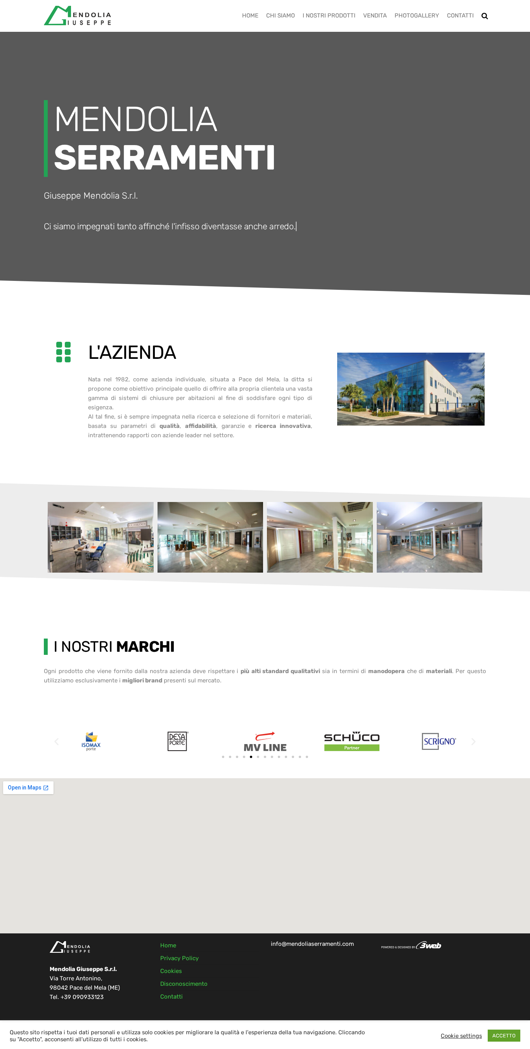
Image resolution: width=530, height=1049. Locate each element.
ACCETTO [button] (504, 1036)
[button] (56, 741)
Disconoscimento (184, 983)
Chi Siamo (280, 15)
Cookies (171, 971)
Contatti (460, 15)
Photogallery (417, 15)
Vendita (375, 15)
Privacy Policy (179, 958)
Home (250, 15)
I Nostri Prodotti (329, 15)
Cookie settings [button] (461, 1035)
